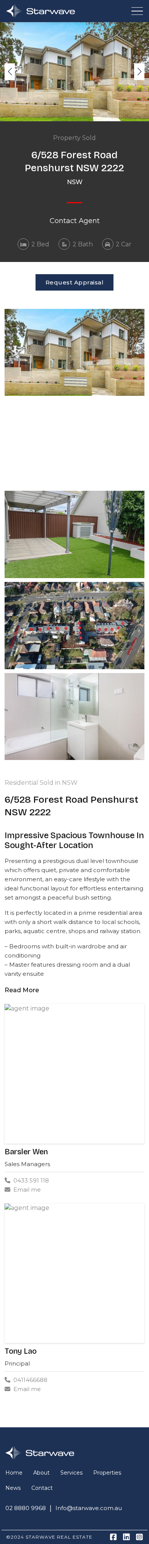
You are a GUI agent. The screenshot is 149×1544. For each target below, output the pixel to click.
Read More (22, 990)
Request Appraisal (74, 282)
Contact (42, 1488)
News (13, 1488)
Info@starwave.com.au (88, 1508)
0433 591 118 (31, 1180)
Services (71, 1472)
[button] (139, 71)
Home (14, 1472)
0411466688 (30, 1379)
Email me (27, 1189)
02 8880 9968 (25, 1508)
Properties (107, 1472)
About (41, 1472)
